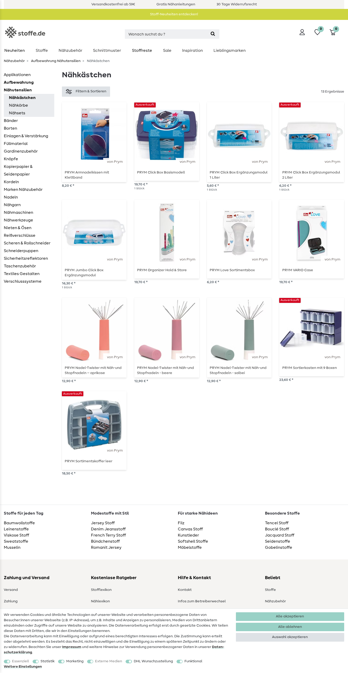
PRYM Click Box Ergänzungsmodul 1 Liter (238, 175)
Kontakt (185, 590)
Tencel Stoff (276, 523)
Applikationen (17, 75)
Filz (181, 523)
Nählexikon (100, 601)
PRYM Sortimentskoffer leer (88, 461)
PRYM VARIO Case (297, 270)
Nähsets (17, 113)
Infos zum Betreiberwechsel (202, 601)
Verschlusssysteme (23, 281)
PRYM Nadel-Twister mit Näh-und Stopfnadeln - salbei (238, 370)
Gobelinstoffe (278, 547)
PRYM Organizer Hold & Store (162, 270)
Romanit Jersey (106, 547)
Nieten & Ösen (17, 228)
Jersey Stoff (103, 523)
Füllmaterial (16, 144)
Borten (10, 128)
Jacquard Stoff (279, 535)
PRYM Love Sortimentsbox (232, 270)
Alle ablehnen (290, 627)
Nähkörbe (18, 105)
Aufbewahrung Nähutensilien (55, 61)
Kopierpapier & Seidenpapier (18, 170)
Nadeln (11, 197)
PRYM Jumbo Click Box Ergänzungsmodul (84, 272)
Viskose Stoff (16, 535)
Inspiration (192, 50)
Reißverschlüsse (19, 235)
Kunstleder (188, 535)
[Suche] (212, 34)
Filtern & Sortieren (91, 91)
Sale (167, 50)
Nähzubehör (70, 50)
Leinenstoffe (16, 529)
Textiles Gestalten (21, 274)
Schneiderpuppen (21, 251)
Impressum (71, 647)
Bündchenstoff (105, 541)
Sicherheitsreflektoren (26, 258)
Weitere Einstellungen (23, 666)
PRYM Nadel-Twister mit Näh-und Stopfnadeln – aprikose (93, 370)
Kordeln (11, 182)
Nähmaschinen (18, 212)
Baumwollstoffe (19, 523)
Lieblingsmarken (229, 50)
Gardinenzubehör (21, 151)
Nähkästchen (22, 98)
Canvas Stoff (190, 529)
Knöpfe (11, 159)
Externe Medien (108, 661)
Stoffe (42, 50)
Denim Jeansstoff (108, 529)
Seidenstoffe (277, 541)
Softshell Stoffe (193, 541)
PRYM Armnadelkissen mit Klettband (87, 175)
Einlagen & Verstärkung (26, 136)
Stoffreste (142, 50)
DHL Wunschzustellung (153, 661)
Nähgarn (12, 205)
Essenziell (20, 661)
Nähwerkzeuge (18, 220)
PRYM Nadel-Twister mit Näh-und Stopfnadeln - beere (165, 370)
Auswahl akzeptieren (290, 637)
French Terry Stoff (108, 535)
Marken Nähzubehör (23, 190)
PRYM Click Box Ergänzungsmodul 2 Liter (311, 175)
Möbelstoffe (190, 547)
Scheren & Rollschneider (27, 243)
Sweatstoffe (16, 541)
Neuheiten (14, 50)
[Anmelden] (302, 32)
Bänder (11, 121)
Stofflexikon (101, 590)
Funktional (193, 661)
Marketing (75, 661)
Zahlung (11, 601)
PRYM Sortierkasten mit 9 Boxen (309, 368)
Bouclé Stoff (277, 529)
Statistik (48, 661)
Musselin (12, 547)
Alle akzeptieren (290, 616)
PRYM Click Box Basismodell (161, 172)
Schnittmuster (107, 50)
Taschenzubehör (20, 266)
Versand (11, 590)
